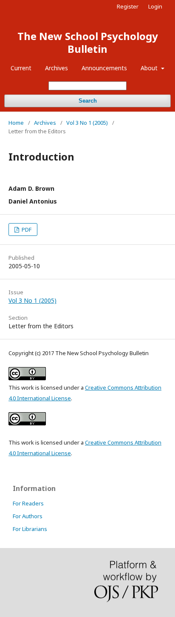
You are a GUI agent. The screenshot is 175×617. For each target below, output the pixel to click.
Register (127, 6)
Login (155, 6)
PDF (25, 229)
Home (16, 122)
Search (88, 101)
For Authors (27, 516)
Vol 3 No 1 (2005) (87, 122)
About (150, 68)
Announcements (104, 68)
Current (21, 68)
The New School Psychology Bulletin (87, 42)
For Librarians (30, 529)
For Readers (28, 503)
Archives (56, 68)
